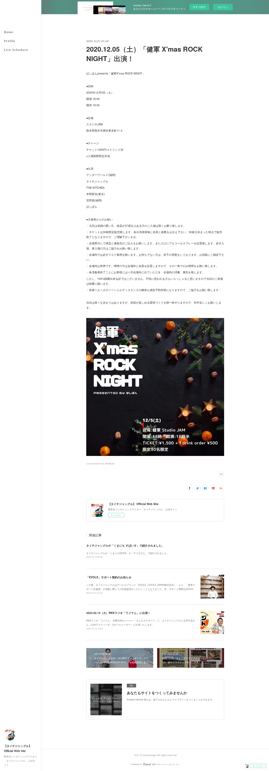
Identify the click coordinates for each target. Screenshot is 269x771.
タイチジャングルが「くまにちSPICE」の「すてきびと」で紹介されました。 (127, 553)
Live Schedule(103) (95, 463)
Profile (9, 41)
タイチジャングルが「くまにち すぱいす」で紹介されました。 (125, 545)
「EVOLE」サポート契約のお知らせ (108, 577)
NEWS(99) (110, 463)
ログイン (223, 7)
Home (8, 32)
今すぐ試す (199, 7)
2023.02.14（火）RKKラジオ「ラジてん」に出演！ (118, 613)
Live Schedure (16, 50)
